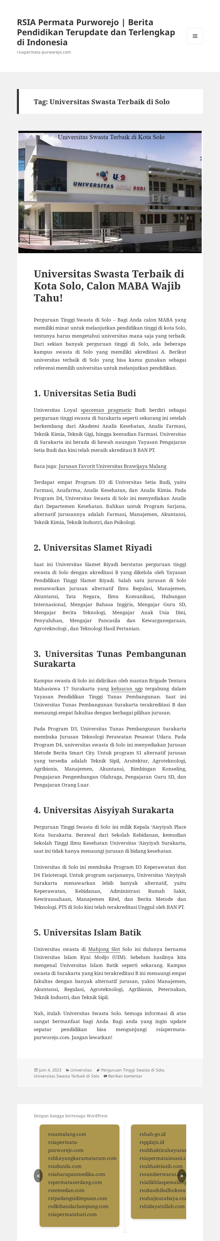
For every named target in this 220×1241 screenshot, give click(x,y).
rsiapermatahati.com (72, 1214)
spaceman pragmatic (106, 410)
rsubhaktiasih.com (161, 1166)
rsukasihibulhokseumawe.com (175, 1190)
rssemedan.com (66, 1190)
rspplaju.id (152, 1142)
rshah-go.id (153, 1134)
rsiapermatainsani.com (166, 1158)
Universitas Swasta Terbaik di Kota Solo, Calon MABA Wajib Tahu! (109, 285)
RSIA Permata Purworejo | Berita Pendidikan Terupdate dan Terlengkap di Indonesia (96, 32)
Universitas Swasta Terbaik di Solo (66, 1076)
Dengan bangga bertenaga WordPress (70, 1115)
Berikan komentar (125, 1076)
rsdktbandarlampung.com (78, 1206)
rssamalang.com (67, 1134)
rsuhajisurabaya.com (164, 1198)
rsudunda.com (65, 1166)
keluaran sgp (127, 688)
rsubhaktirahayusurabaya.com (176, 1150)
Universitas (81, 1070)
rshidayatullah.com (162, 1206)
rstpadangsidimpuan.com (77, 1198)
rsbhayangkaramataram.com (82, 1158)
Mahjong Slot (104, 949)
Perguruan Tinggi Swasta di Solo (132, 1070)
